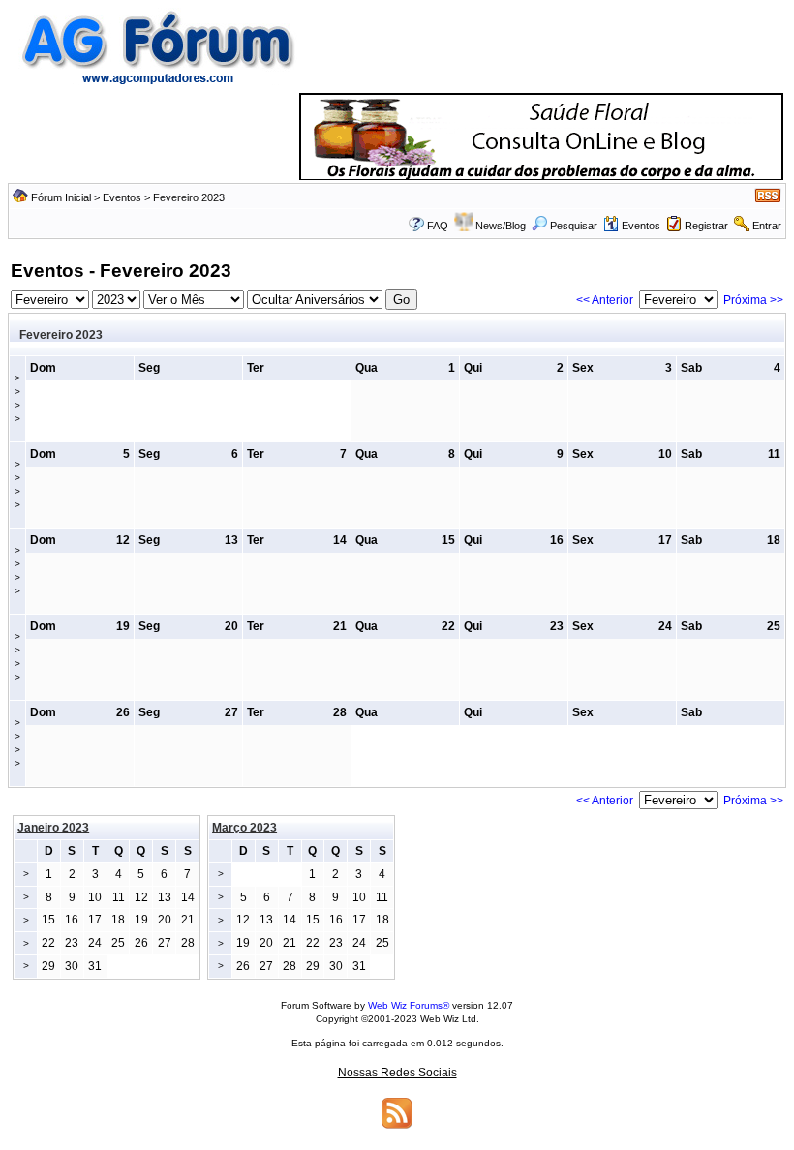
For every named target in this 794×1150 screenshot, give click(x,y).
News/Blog (500, 225)
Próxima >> (753, 300)
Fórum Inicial (61, 197)
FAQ (437, 225)
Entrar (766, 225)
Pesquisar (573, 225)
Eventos (122, 197)
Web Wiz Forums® (408, 1005)
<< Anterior (604, 300)
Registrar (706, 225)
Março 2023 (244, 827)
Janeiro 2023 (53, 827)
